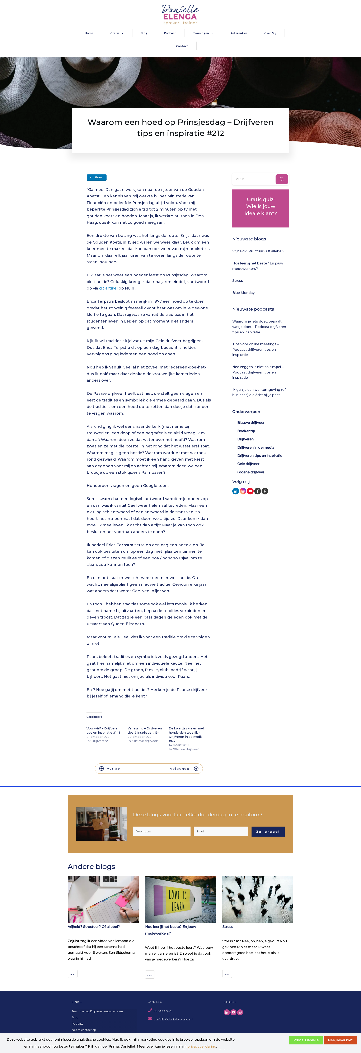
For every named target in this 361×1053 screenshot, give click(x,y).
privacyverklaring (201, 1046)
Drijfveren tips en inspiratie (259, 456)
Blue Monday (243, 293)
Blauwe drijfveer (250, 423)
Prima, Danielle (306, 1040)
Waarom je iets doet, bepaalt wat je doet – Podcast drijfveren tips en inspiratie (259, 326)
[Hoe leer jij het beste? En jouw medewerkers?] (180, 899)
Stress (237, 281)
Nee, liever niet (340, 1040)
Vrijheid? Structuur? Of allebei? (258, 251)
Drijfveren (245, 439)
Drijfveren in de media (255, 448)
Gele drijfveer (248, 464)
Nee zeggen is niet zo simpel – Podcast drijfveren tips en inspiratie (257, 372)
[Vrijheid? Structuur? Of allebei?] (103, 899)
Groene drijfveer (250, 472)
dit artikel (108, 288)
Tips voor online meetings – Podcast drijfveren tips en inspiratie (255, 349)
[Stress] (257, 899)
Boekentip (246, 431)
